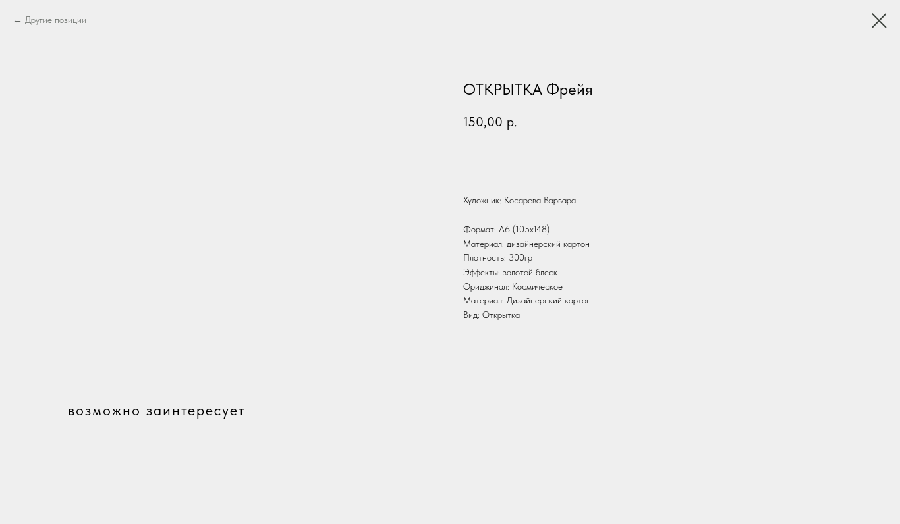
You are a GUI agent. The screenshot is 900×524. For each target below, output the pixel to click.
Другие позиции (55, 19)
